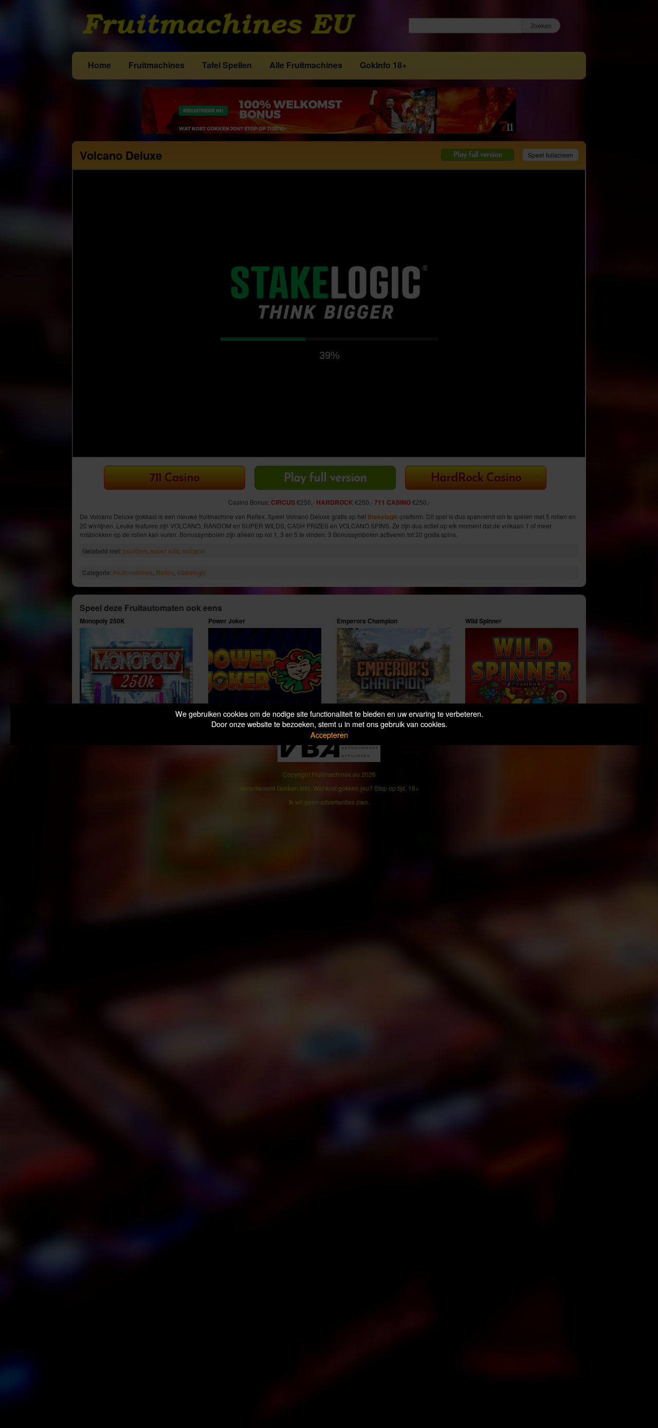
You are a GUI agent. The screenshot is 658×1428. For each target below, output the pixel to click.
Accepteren (329, 734)
